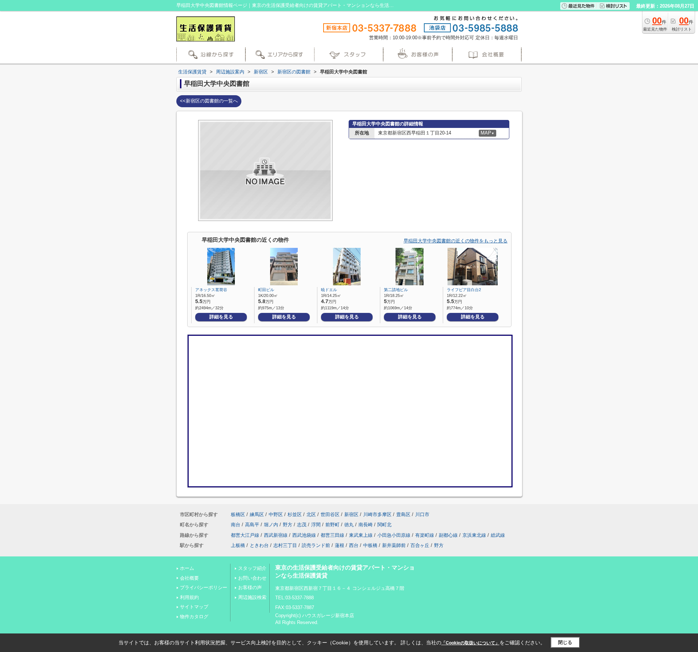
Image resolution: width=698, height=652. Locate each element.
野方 (287, 524)
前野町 (332, 524)
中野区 (276, 514)
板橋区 (238, 514)
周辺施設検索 (252, 597)
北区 (311, 514)
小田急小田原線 (393, 535)
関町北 (384, 524)
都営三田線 (332, 535)
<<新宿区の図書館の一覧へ (209, 101)
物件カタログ (194, 616)
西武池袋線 (304, 535)
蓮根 (339, 545)
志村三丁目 (285, 545)
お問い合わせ (252, 578)
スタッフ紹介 (252, 568)
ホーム (187, 568)
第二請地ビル (396, 289)
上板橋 (238, 545)
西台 (353, 545)
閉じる (565, 642)
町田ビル (266, 289)
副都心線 (448, 535)
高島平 (252, 524)
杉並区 (295, 514)
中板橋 (370, 545)
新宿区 (351, 514)
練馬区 (257, 514)
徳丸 (349, 524)
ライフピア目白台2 (464, 289)
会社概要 (189, 578)
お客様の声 (250, 587)
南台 (235, 524)
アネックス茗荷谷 (211, 289)
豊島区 (403, 514)
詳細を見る (221, 316)
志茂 (301, 524)
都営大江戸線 (245, 535)
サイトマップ (194, 606)
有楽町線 (424, 535)
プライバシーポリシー (203, 587)
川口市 (422, 514)
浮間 (316, 524)
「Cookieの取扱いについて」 (470, 642)
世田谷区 (330, 514)
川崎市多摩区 (377, 514)
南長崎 (365, 524)
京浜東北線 (474, 535)
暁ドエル (329, 289)
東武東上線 (361, 535)
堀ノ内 (271, 524)
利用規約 (189, 597)
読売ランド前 (316, 545)
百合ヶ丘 (419, 545)
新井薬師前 (394, 545)
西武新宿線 (276, 535)
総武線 (498, 535)
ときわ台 (259, 545)
